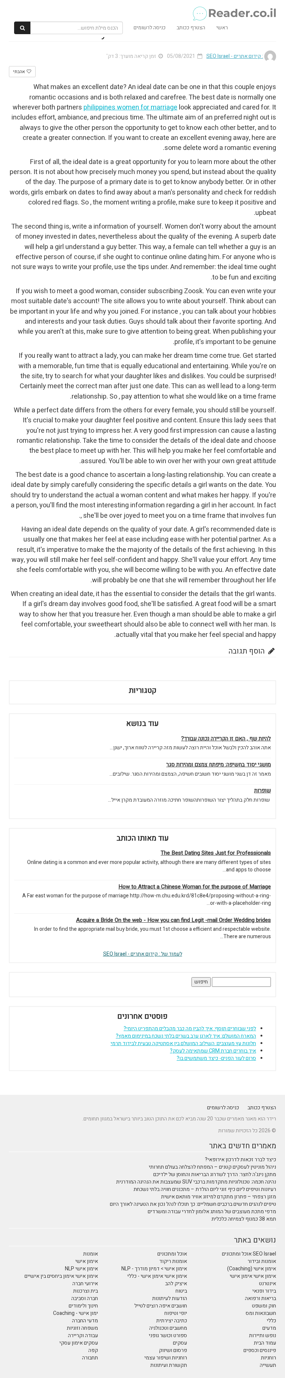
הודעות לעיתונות (169, 1298)
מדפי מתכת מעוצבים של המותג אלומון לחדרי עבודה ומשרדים (212, 1211)
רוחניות (268, 1358)
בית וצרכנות (85, 1291)
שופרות (262, 791)
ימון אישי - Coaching (75, 1313)
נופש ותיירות (262, 1335)
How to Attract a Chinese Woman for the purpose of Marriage (194, 887)
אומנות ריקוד (173, 1261)
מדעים (269, 1328)
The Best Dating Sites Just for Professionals (216, 853)
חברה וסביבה (84, 1298)
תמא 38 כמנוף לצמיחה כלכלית (244, 1219)
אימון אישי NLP (81, 1269)
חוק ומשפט (264, 1306)
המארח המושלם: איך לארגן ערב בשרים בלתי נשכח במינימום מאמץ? (186, 1036)
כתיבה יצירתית (171, 1321)
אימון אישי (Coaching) (251, 1269)
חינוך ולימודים (83, 1306)
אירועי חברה (85, 1283)
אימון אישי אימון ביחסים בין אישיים (61, 1276)
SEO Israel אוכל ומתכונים (249, 1254)
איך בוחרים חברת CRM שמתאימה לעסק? (213, 1051)
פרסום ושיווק (173, 1350)
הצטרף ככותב (191, 28)
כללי (271, 1321)
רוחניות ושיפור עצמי (165, 1358)
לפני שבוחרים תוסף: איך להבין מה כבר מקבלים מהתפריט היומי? (190, 1028)
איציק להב (176, 1283)
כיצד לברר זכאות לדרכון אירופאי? (240, 1159)
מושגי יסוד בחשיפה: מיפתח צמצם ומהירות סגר (218, 765)
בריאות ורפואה (260, 1298)
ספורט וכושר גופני (168, 1335)
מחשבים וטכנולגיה (168, 1328)
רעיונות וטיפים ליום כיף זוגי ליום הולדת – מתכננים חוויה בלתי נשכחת (205, 1189)
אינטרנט (267, 1283)
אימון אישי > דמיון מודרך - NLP (154, 1269)
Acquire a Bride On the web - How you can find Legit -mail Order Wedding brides (173, 920)
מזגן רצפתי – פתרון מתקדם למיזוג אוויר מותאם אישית (218, 1197)
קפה (93, 1350)
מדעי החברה (85, 1321)
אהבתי (19, 71)
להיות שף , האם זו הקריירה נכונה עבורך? (226, 739)
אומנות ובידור (262, 1261)
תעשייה (268, 1365)
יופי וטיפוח (175, 1313)
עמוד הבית (265, 1343)
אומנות (90, 1254)
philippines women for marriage (130, 107)
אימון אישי (86, 1261)
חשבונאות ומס (261, 1313)
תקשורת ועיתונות (168, 1365)
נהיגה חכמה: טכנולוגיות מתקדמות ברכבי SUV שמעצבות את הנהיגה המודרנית (196, 1182)
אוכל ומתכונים (172, 1254)
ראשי (222, 28)
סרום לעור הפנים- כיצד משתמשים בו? (216, 1058)
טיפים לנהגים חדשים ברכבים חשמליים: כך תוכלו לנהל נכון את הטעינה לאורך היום (193, 1204)
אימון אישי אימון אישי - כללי (157, 1276)
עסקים (180, 1343)
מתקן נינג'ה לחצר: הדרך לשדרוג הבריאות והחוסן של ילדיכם (214, 1174)
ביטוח (181, 1291)
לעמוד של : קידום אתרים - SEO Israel (142, 954)
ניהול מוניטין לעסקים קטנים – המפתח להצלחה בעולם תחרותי (212, 1167)
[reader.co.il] (145, 9)
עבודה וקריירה (83, 1335)
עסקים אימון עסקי (78, 1343)
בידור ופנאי (264, 1291)
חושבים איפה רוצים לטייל (160, 1306)
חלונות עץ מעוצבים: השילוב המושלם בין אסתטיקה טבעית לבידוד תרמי (183, 1043)
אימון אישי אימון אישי (253, 1276)
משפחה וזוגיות (82, 1328)
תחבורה (90, 1358)
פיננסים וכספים (259, 1350)
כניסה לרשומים (150, 28)
